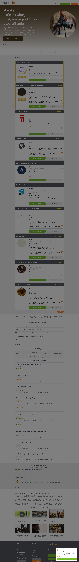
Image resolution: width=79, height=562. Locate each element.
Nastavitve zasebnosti (61, 556)
